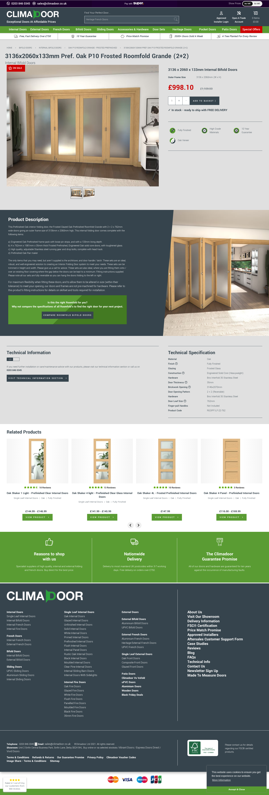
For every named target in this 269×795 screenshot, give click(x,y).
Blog (191, 652)
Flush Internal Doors (75, 646)
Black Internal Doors (75, 658)
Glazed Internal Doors (76, 620)
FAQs (191, 657)
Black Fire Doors (73, 712)
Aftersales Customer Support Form (215, 639)
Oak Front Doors (131, 658)
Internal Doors (15, 612)
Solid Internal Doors (75, 629)
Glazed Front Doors (132, 667)
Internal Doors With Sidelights (80, 675)
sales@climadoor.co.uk (51, 4)
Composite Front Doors (134, 662)
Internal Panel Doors (75, 650)
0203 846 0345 (20, 4)
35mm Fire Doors (73, 716)
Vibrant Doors (126, 747)
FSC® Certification (202, 625)
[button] (154, 69)
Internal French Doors (19, 625)
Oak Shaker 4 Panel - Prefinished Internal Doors (231, 493)
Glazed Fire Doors (74, 691)
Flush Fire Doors (73, 699)
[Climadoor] (33, 18)
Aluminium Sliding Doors (20, 675)
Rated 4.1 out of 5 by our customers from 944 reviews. (15, 786)
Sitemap (54, 761)
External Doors (130, 612)
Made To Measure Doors (206, 675)
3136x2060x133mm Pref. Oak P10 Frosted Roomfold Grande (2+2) (156, 47)
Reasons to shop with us (49, 556)
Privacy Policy (95, 757)
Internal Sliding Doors (19, 679)
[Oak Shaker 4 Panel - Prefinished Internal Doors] (231, 461)
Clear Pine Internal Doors (78, 667)
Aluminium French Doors (135, 639)
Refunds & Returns (43, 757)
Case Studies (197, 643)
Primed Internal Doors (76, 637)
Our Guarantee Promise (70, 757)
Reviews (194, 648)
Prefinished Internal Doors (78, 641)
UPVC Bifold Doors (132, 627)
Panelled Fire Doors (75, 703)
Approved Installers (202, 634)
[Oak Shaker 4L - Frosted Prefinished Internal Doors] (167, 461)
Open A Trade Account (239, 20)
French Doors (14, 636)
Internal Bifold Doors (50, 47)
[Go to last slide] (130, 525)
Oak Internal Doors (74, 616)
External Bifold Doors (18, 660)
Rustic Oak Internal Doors (78, 654)
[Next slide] (138, 525)
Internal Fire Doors (17, 629)
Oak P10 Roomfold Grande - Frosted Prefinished (92, 47)
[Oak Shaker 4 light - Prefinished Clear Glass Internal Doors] (102, 461)
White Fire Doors (73, 695)
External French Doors (19, 644)
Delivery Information (203, 621)
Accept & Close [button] (237, 789)
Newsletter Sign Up (202, 670)
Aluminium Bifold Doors (135, 623)
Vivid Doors (13, 751)
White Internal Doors (75, 633)
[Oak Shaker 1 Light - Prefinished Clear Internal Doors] (37, 461)
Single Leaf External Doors (137, 654)
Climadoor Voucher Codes (121, 757)
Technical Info (198, 661)
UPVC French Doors (133, 647)
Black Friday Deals (132, 695)
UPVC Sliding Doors (18, 671)
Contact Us (196, 666)
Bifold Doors (25, 47)
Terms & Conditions (18, 757)
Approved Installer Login (221, 20)
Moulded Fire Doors (75, 707)
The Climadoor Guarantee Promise (219, 556)
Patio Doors (128, 674)
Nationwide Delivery (134, 556)
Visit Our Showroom (203, 616)
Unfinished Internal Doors (78, 625)
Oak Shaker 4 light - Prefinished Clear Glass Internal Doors (102, 495)
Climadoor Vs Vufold (133, 678)
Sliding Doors (14, 667)
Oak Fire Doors (72, 686)
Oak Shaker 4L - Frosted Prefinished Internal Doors (166, 493)
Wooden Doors (130, 691)
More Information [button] (221, 780)
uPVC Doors (128, 682)
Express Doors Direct (147, 747)
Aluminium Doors (131, 686)
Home (9, 47)
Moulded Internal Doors (77, 662)
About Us (194, 612)
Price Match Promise (204, 630)
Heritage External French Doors (139, 643)
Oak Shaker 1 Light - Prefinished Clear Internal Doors (37, 493)
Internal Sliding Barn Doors (79, 671)
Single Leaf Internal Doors (26, 498)
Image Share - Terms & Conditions (26, 761)
